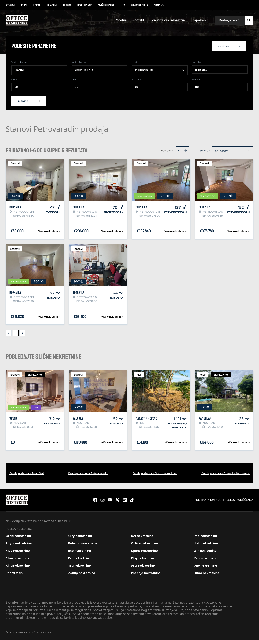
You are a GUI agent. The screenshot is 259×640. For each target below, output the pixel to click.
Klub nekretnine (18, 551)
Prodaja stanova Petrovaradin (88, 473)
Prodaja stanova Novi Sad (26, 473)
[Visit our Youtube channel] (110, 500)
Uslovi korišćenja (240, 500)
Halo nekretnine (206, 543)
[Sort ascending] (179, 150)
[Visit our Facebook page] (95, 500)
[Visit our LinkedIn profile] (124, 500)
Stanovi (10, 5)
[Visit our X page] (117, 500)
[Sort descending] (185, 150)
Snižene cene (106, 5)
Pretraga (22, 101)
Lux (123, 5)
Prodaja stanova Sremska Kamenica (225, 473)
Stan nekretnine (18, 558)
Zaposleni (199, 20)
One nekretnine (205, 565)
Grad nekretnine (18, 536)
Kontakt (138, 20)
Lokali (37, 5)
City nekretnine (80, 536)
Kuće (24, 5)
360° (157, 5)
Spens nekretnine (144, 551)
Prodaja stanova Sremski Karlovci (155, 473)
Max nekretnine (205, 558)
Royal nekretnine (19, 543)
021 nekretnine (142, 536)
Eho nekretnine (79, 551)
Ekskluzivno (84, 5)
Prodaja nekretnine (146, 573)
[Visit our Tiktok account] (132, 500)
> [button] (22, 333)
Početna (121, 20)
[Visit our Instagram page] (102, 500)
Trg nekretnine (79, 565)
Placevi (52, 5)
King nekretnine (18, 565)
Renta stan (14, 573)
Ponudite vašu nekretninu (168, 20)
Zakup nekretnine (81, 573)
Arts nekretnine (143, 565)
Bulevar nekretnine (82, 543)
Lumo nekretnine (206, 573)
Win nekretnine (205, 551)
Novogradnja (139, 5)
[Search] (249, 20)
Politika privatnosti (209, 500)
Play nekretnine (143, 558)
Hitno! (67, 5)
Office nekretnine (144, 543)
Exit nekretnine (79, 558)
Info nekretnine (205, 536)
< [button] (9, 333)
